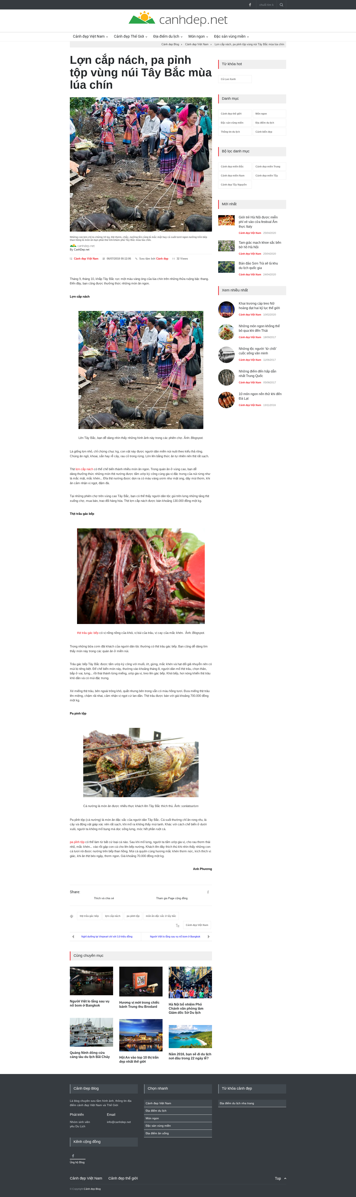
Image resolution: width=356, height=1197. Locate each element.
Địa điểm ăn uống (157, 1133)
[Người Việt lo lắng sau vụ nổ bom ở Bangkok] (91, 981)
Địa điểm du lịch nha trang (237, 1103)
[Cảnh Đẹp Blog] (178, 25)
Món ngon (197, 36)
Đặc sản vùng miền (230, 36)
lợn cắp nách (84, 469)
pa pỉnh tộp (77, 842)
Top (278, 1178)
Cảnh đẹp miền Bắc (232, 166)
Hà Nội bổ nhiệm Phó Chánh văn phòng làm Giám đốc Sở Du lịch (186, 1008)
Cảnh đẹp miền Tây (266, 175)
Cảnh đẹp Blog (92, 1189)
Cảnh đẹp (162, 258)
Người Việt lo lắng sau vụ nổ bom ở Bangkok (175, 936)
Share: (75, 892)
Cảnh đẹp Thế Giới (129, 36)
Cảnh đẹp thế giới (231, 113)
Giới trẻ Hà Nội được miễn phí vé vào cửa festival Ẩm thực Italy (258, 222)
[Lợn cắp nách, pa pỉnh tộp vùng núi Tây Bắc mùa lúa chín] (141, 164)
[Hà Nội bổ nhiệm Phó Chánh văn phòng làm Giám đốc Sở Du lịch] (190, 982)
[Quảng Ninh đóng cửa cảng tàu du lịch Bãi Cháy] (91, 1032)
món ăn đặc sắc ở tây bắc (161, 916)
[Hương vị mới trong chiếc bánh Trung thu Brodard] (141, 981)
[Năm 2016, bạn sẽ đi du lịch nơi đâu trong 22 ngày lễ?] (190, 1036)
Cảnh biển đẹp (263, 131)
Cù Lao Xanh (228, 79)
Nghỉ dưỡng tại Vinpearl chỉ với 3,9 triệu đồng (106, 936)
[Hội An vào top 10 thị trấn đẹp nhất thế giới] (141, 1035)
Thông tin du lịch (230, 131)
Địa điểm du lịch (166, 36)
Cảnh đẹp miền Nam (233, 175)
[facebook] (250, 5)
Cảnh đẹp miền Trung (267, 166)
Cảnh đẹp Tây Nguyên (234, 184)
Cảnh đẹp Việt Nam (89, 36)
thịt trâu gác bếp (87, 632)
